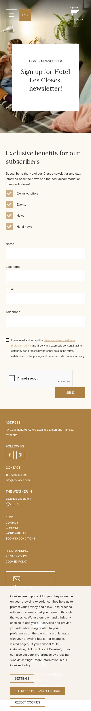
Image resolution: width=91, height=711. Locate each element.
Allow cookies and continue (38, 691)
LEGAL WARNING (17, 551)
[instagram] (20, 455)
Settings (22, 678)
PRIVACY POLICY (17, 556)
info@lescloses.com (18, 480)
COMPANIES (13, 528)
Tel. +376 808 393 (16, 474)
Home (33, 61)
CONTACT (12, 522)
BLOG (9, 517)
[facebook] (10, 455)
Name (10, 243)
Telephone (13, 311)
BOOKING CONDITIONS (20, 538)
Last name (13, 266)
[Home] (74, 15)
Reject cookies (27, 702)
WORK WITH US (16, 533)
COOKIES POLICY (17, 561)
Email (9, 289)
